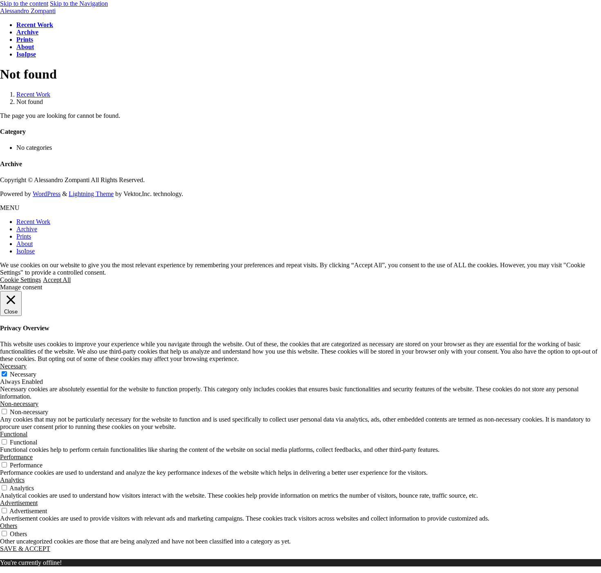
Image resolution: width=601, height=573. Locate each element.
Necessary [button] (13, 366)
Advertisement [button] (19, 502)
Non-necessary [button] (19, 403)
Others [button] (8, 525)
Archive (26, 229)
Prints (23, 236)
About (24, 243)
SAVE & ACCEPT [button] (25, 548)
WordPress (47, 193)
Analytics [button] (12, 479)
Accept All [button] (57, 279)
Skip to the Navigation (79, 3)
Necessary (23, 374)
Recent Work (33, 221)
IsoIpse (25, 251)
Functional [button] (13, 434)
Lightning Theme (91, 193)
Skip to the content (24, 3)
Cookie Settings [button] (20, 279)
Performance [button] (16, 456)
